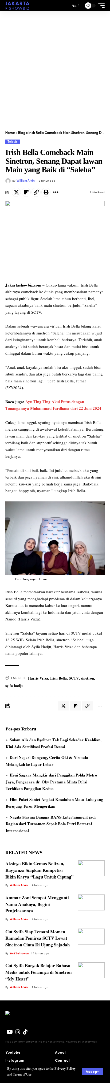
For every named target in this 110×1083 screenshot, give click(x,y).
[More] (55, 192)
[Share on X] (16, 192)
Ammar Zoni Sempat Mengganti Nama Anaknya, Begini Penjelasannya (37, 904)
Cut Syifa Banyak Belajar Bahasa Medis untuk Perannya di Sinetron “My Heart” (38, 972)
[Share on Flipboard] (26, 192)
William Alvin (26, 180)
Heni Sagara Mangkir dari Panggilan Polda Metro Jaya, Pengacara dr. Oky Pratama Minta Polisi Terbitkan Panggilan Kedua (51, 781)
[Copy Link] (36, 192)
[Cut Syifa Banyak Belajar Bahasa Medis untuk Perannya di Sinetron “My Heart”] (91, 970)
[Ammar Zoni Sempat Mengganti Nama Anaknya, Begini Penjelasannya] (91, 902)
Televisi (12, 142)
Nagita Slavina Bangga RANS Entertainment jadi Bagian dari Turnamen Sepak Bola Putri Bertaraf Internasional (51, 823)
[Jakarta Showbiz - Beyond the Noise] (17, 6)
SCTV (74, 678)
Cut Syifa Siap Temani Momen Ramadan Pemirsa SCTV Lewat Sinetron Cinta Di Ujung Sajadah (37, 938)
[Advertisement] (55, 69)
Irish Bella (58, 678)
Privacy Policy (65, 1068)
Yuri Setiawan (19, 953)
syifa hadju (14, 685)
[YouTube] (9, 1031)
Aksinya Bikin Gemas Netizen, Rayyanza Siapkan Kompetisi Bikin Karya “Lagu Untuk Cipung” (39, 870)
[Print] (45, 192)
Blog (21, 132)
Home (10, 132)
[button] (92, 1071)
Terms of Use (22, 1074)
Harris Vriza (38, 678)
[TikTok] (25, 1031)
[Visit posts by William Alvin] (8, 180)
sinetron (87, 678)
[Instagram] (18, 1031)
